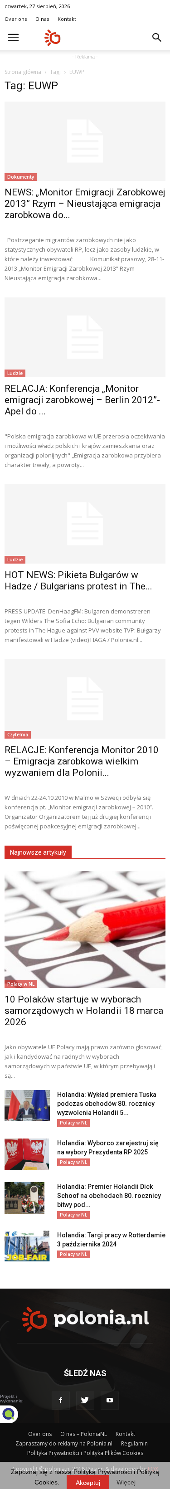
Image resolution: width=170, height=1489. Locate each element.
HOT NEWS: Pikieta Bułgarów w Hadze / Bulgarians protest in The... (78, 580)
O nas (42, 18)
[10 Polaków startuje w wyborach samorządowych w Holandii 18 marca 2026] (85, 929)
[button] (157, 37)
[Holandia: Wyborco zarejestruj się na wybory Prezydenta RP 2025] (27, 1154)
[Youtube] (110, 1401)
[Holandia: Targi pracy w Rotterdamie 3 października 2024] (27, 1246)
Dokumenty (20, 177)
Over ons (16, 18)
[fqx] (16, 1414)
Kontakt (67, 18)
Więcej (126, 1482)
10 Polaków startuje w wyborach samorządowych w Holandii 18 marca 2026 (84, 1010)
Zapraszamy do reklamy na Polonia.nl (63, 1443)
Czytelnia (17, 734)
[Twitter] (85, 1401)
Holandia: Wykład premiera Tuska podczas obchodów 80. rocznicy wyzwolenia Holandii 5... (106, 1103)
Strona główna (23, 72)
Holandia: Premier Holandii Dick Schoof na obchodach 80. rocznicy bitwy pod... (109, 1195)
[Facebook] (61, 1401)
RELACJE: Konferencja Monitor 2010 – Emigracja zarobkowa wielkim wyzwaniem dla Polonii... (82, 761)
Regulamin (134, 1443)
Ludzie (15, 373)
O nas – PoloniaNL (83, 1434)
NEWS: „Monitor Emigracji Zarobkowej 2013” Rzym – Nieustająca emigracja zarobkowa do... (85, 203)
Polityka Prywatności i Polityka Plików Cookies (85, 1453)
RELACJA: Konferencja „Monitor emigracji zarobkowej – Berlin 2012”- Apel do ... (82, 400)
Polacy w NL (20, 984)
